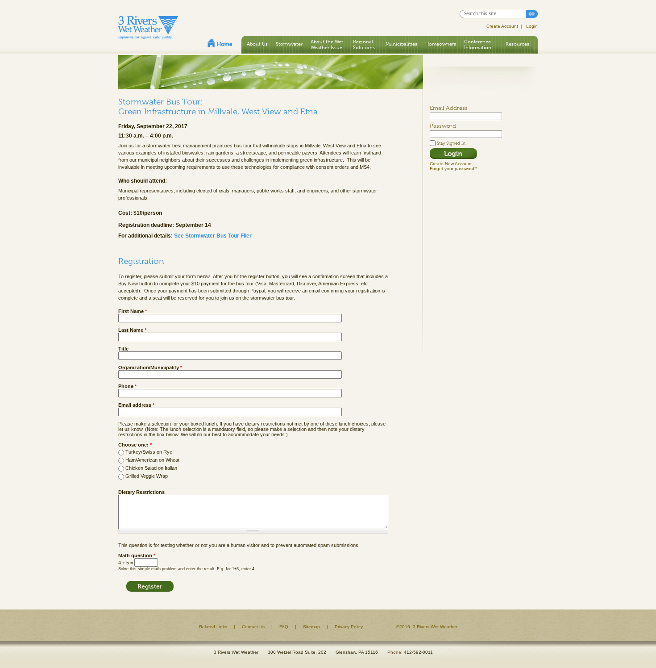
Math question (136, 555)
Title (123, 348)
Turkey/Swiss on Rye (148, 452)
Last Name (132, 330)
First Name (132, 311)
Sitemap (311, 626)
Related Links (213, 626)
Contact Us (253, 626)
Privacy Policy (349, 626)
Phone (127, 386)
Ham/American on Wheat (152, 460)
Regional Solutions (364, 44)
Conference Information (477, 44)
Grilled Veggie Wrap (146, 476)
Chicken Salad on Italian (151, 468)
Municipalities (401, 44)
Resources (517, 44)
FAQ (283, 626)
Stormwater (289, 44)
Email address (136, 405)
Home (220, 42)
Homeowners (440, 44)
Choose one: (135, 444)
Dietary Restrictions (141, 492)
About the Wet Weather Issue (327, 44)
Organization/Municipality (150, 367)
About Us (257, 44)
